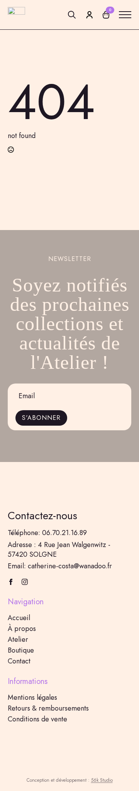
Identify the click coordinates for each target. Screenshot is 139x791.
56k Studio (102, 780)
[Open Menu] (125, 15)
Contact (19, 661)
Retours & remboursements (48, 708)
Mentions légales (32, 697)
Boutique (21, 650)
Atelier (18, 639)
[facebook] (11, 582)
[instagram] (25, 582)
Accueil (19, 617)
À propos (22, 628)
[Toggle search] (72, 15)
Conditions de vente (37, 719)
